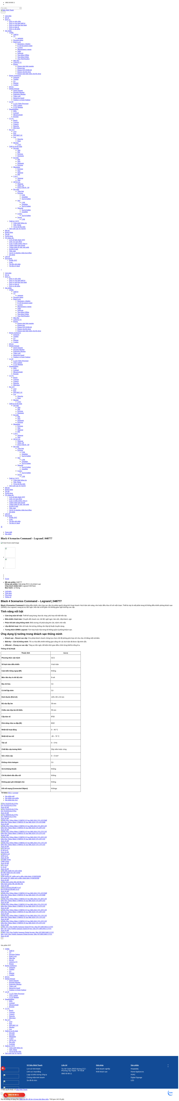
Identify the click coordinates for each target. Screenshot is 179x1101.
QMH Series (5, 861)
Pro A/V (12, 130)
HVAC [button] (7, 977)
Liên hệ (7, 514)
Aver (14, 131)
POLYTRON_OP (23, 187)
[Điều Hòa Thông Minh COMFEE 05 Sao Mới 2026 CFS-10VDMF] (24, 820)
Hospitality (134, 1069)
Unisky (19, 214)
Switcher (12, 1044)
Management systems (24, 49)
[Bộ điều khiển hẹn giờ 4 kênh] (11, 871)
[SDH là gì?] (5, 854)
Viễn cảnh (12, 251)
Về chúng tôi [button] (9, 238)
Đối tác (7, 488)
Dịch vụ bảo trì (14, 27)
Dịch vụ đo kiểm (14, 29)
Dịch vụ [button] (8, 19)
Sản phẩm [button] (8, 31)
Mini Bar (16, 60)
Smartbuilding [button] (9, 999)
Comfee (15, 85)
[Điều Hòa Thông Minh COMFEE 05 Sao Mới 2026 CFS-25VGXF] (24, 831)
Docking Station (14, 954)
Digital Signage (14, 88)
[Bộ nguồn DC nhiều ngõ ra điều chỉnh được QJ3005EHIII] (21, 876)
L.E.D (11, 102)
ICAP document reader (24, 46)
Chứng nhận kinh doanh (17, 245)
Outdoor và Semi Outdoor (21, 100)
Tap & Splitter (26, 199)
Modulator (16, 167)
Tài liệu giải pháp (15, 264)
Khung (15, 64)
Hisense (15, 83)
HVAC (11, 87)
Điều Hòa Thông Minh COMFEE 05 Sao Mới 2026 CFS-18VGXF (23, 839)
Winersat (20, 172)
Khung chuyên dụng (24, 72)
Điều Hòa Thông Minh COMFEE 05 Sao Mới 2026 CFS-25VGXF (23, 833)
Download (8, 516)
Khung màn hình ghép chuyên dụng (29, 74)
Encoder (16, 158)
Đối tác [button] (7, 230)
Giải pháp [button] (8, 16)
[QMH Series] (6, 859)
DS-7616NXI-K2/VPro (8, 811)
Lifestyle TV (17, 62)
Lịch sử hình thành (33, 1069)
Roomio (16, 116)
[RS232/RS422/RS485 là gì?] (11, 887)
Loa (14, 137)
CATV (15, 176)
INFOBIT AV (17, 135)
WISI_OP (20, 186)
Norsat (19, 217)
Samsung (16, 77)
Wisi (18, 150)
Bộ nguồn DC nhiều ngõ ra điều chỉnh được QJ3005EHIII (20, 878)
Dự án (7, 275)
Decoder (16, 148)
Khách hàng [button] (9, 232)
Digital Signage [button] (10, 979)
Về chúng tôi (9, 495)
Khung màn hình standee (25, 66)
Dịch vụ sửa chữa (15, 21)
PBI (18, 152)
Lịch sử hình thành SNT (17, 240)
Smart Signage (18, 90)
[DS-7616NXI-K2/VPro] (9, 809)
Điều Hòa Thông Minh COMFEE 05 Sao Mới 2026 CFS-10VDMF (23, 822)
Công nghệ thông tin (20, 223)
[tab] (8, 591)
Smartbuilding (13, 109)
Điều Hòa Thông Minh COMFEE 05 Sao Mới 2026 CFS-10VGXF (23, 923)
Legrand (16, 113)
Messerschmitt (18, 115)
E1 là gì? (4, 867)
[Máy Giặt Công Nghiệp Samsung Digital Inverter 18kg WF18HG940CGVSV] (27, 932)
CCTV (11, 118)
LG (14, 81)
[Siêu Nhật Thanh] (7, 10)
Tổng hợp (20, 191)
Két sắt (11, 960)
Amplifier (25, 197)
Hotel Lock (17, 42)
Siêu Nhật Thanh (21, 1089)
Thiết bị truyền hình (15, 146)
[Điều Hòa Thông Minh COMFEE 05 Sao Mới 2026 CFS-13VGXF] (24, 843)
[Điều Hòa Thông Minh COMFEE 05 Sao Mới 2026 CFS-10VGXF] (24, 921)
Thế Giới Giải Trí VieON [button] (13, 1053)
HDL (15, 111)
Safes (19, 51)
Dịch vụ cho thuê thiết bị (17, 23)
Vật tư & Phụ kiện (19, 227)
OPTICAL (16, 182)
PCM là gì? (4, 850)
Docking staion (18, 40)
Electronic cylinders (23, 44)
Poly (14, 133)
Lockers (20, 47)
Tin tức (7, 491)
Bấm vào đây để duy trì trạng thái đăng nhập (34, 1099)
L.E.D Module (18, 107)
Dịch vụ (8, 277)
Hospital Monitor (18, 92)
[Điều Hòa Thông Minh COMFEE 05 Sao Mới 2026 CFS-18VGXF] (24, 837)
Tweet (7, 579)
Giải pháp (8, 273)
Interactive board (18, 98)
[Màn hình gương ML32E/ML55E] (13, 882)
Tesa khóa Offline (23, 55)
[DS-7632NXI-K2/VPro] (9, 803)
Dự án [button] (7, 18)
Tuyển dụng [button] (9, 236)
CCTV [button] (7, 1008)
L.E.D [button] (7, 992)
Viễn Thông (17, 225)
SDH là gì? (4, 856)
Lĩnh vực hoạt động (15, 242)
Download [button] (8, 258)
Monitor (16, 143)
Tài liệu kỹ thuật (14, 266)
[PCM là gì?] (5, 848)
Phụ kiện (16, 189)
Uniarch (16, 124)
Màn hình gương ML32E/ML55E (12, 884)
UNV (19, 144)
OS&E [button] (7, 949)
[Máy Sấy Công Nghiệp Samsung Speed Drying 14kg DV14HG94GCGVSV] (27, 927)
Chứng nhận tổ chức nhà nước (19, 247)
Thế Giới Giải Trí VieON (17, 228)
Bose (19, 141)
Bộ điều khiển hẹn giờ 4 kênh (10, 872)
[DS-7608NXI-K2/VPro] (9, 815)
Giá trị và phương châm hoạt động (20, 253)
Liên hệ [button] (7, 256)
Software (20, 53)
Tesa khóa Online (23, 57)
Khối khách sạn (101, 1072)
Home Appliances (15, 75)
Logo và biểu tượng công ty (18, 243)
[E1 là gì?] (4, 865)
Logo (11, 262)
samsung (20, 38)
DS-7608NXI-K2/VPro (8, 816)
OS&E (11, 32)
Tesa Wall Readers (23, 59)
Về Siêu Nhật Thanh (34, 1065)
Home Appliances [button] (11, 965)
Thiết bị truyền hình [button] (11, 1031)
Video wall (16, 96)
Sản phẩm (8, 288)
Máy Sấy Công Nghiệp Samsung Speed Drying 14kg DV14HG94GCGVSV (26, 928)
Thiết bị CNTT (14, 221)
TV (14, 36)
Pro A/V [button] (7, 1020)
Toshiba (15, 79)
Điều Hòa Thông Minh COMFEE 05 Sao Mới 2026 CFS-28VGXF (23, 828)
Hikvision (16, 128)
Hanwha (16, 126)
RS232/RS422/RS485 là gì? (10, 889)
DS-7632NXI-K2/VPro (8, 805)
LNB (23, 195)
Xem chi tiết (5, 807)
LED (132, 1080)
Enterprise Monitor (19, 94)
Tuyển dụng (9, 493)
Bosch (15, 120)
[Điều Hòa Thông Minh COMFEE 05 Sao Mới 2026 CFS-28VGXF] (24, 826)
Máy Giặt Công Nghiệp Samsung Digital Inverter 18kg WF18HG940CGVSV (26, 934)
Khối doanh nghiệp (103, 1069)
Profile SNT (13, 260)
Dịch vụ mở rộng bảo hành (18, 25)
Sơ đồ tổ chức (13, 249)
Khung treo (21, 68)
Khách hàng (9, 489)
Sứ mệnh (12, 255)
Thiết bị (15, 34)
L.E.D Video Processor (20, 103)
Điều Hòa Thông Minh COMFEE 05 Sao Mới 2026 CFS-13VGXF (23, 844)
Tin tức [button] (7, 234)
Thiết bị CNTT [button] (10, 1046)
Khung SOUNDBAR (24, 70)
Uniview (16, 122)
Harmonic (20, 156)
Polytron (20, 154)
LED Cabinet (17, 105)
